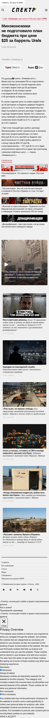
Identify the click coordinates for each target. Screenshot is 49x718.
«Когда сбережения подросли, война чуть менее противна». (24, 495)
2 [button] (11, 287)
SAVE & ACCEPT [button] (8, 716)
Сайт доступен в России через (25, 18)
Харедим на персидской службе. (22, 369)
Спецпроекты (7, 160)
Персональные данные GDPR (13, 578)
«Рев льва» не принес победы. (24, 411)
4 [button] (19, 287)
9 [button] (37, 287)
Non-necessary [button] (7, 691)
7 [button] (30, 287)
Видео (4, 572)
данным (8, 78)
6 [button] (26, 287)
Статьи (4, 569)
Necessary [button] (5, 667)
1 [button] (7, 287)
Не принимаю (16, 610)
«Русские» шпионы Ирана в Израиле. (22, 538)
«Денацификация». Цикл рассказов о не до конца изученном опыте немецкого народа (23, 225)
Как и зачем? (6, 607)
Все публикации (8, 565)
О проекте (5, 562)
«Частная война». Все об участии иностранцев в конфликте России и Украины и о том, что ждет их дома (23, 191)
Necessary (7, 670)
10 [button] (41, 287)
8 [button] (34, 287)
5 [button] (22, 287)
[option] (24, 262)
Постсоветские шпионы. (24, 324)
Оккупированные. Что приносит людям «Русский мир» (23, 174)
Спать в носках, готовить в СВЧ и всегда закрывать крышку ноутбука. (24, 453)
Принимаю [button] (5, 610)
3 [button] (15, 287)
